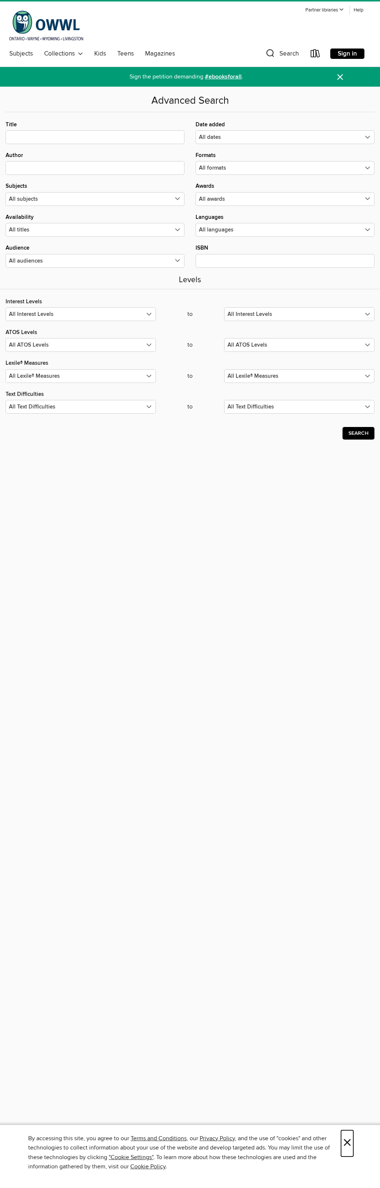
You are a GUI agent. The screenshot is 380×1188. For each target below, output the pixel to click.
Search (358, 433)
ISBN (202, 247)
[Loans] (315, 55)
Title (11, 124)
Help (358, 10)
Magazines (160, 54)
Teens (125, 54)
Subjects (21, 54)
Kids (100, 54)
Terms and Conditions (159, 1138)
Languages (209, 217)
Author (14, 155)
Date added (210, 124)
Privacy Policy (217, 1138)
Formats (206, 155)
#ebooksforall (223, 77)
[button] (324, 10)
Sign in (347, 54)
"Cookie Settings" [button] (131, 1157)
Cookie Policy (148, 1166)
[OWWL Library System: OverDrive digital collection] (46, 25)
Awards (205, 186)
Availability (20, 217)
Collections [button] (61, 54)
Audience (17, 247)
